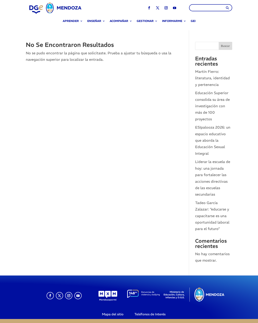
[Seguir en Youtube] (174, 8)
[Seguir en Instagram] (166, 8)
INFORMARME (172, 21)
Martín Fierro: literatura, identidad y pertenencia (212, 78)
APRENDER (71, 21)
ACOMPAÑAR (119, 21)
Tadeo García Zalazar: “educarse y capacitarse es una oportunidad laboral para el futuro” (212, 215)
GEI (193, 21)
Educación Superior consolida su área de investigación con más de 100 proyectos (212, 106)
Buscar (225, 46)
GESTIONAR (145, 21)
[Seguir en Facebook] (149, 8)
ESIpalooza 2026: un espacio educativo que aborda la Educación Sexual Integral (212, 140)
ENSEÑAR (94, 21)
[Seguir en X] (157, 8)
